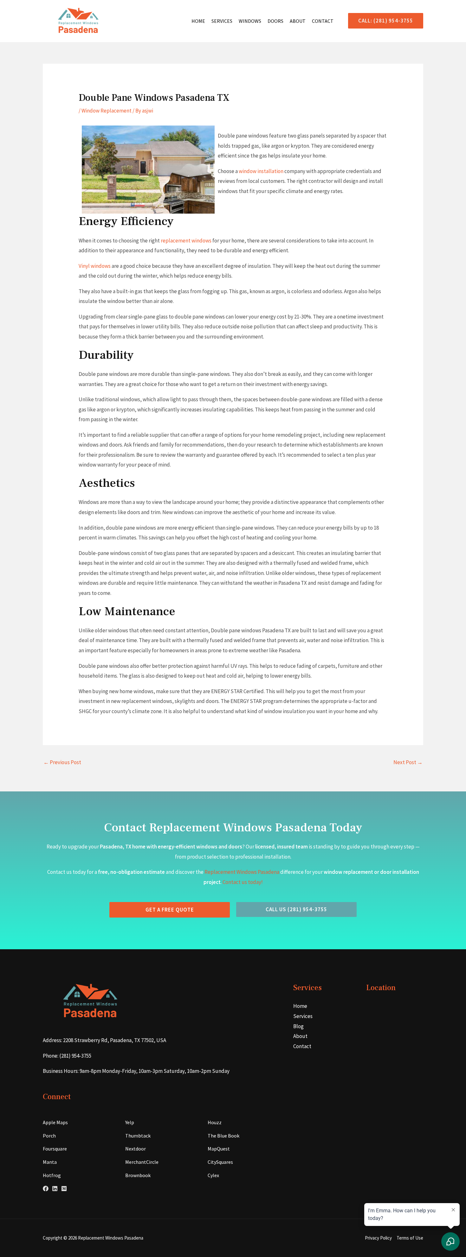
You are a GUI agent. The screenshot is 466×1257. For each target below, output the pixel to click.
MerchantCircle (142, 1162)
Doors (275, 21)
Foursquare (55, 1148)
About (298, 21)
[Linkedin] (55, 1188)
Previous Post (62, 762)
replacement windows (186, 240)
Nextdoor (135, 1148)
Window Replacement (106, 110)
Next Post (408, 762)
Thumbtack (138, 1135)
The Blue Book (223, 1135)
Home (198, 21)
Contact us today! (243, 882)
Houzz (215, 1122)
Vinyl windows (95, 265)
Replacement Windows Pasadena (241, 871)
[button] (383, 21)
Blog (298, 1026)
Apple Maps (55, 1122)
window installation (261, 171)
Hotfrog (52, 1175)
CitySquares (220, 1162)
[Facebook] (46, 1188)
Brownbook (138, 1175)
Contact (322, 21)
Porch (49, 1135)
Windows (250, 21)
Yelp (129, 1122)
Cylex (213, 1175)
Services (221, 21)
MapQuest (219, 1148)
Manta (50, 1162)
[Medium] (64, 1188)
